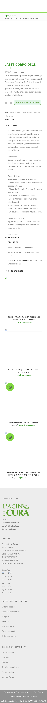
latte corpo (9, 116)
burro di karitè (15, 113)
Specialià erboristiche (11, 611)
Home (7, 18)
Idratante (36, 113)
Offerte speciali (8, 606)
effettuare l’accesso (20, 260)
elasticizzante (27, 113)
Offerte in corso (9, 636)
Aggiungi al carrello (27, 102)
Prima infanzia (8, 626)
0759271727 (11, 557)
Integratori (6, 616)
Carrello (5, 657)
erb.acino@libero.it (10, 560)
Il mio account (8, 652)
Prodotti (14, 18)
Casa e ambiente (9, 631)
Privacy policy (8, 672)
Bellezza (5, 621)
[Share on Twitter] (19, 119)
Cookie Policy (8, 677)
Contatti (5, 662)
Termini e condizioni (10, 667)
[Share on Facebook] (16, 119)
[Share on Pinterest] (24, 119)
